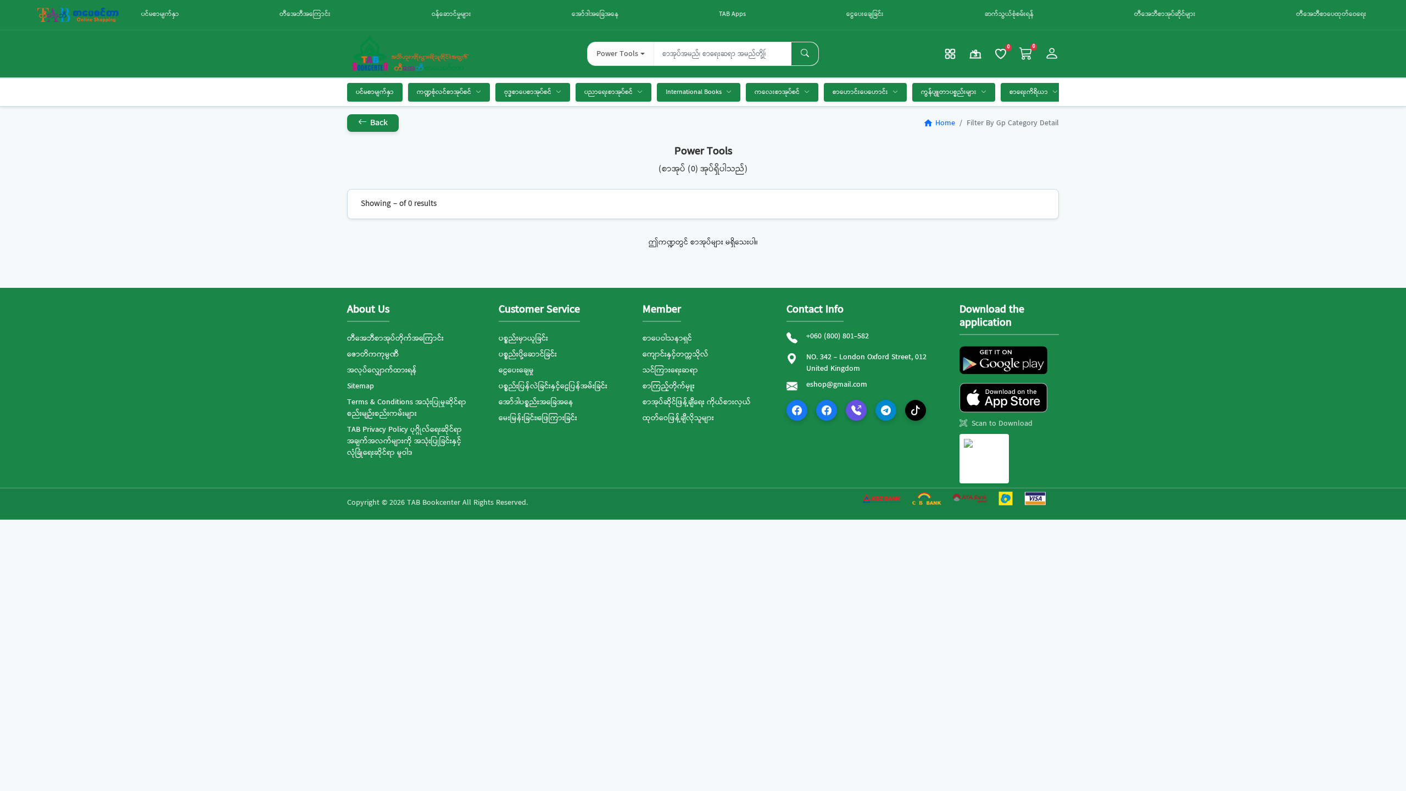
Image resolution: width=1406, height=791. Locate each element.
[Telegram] (885, 410)
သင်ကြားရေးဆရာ (670, 370)
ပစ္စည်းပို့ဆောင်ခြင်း (528, 354)
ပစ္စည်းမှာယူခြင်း (523, 338)
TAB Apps (732, 14)
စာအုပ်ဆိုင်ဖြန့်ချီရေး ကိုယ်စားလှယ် (697, 402)
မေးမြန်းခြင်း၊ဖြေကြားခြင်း (538, 418)
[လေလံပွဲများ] (975, 53)
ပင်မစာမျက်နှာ (160, 14)
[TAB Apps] (950, 53)
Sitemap (360, 386)
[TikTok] (915, 410)
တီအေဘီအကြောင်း (305, 14)
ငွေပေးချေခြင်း (865, 14)
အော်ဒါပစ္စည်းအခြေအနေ (536, 402)
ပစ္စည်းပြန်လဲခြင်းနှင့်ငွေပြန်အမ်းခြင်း (553, 386)
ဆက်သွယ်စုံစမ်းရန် (1009, 14)
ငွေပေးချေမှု (516, 370)
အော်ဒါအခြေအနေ (595, 14)
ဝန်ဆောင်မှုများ (451, 14)
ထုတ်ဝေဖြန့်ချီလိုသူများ (678, 418)
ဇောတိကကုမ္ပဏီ (373, 354)
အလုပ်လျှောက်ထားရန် (382, 370)
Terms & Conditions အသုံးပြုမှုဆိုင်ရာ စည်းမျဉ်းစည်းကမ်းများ (406, 408)
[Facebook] (796, 410)
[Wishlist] (1000, 53)
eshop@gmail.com (836, 385)
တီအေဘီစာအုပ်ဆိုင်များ (1165, 14)
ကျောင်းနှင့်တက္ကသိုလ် (675, 354)
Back (378, 123)
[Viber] (856, 410)
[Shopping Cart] (1026, 54)
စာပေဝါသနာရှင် (667, 338)
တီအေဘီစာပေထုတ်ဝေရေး (1331, 14)
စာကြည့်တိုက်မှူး (669, 386)
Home (939, 123)
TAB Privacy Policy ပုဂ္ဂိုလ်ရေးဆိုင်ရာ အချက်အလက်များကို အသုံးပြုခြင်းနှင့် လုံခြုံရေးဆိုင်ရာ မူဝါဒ (404, 441)
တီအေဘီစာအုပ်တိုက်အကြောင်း (395, 338)
